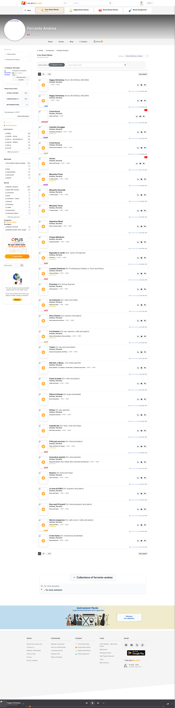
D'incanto (62, 285)
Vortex (55, 159)
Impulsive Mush (56, 222)
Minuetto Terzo (56, 207)
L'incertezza (55, 112)
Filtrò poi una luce (66, 442)
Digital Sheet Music (84, 650)
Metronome (103, 649)
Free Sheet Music (83, 644)
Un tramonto (63, 301)
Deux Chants (65, 317)
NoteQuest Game (105, 653)
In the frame (66, 537)
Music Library (11, 54)
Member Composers (57, 644)
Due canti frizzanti (70, 505)
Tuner (101, 659)
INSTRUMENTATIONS (13, 104)
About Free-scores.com (34, 644)
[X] (137, 645)
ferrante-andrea (57, 65)
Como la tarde (64, 379)
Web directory (104, 662)
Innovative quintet (65, 458)
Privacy (29, 657)
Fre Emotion (69, 332)
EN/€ (149, 3)
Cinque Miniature (56, 238)
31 (43, 74)
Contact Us (30, 647)
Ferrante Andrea (11, 125)
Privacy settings (32, 660)
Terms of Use (31, 654)
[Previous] (87, 703)
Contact (84, 42)
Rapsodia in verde (67, 254)
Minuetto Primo (56, 175)
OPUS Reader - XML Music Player (108, 645)
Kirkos (59, 411)
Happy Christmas (69, 81)
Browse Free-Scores (13, 59)
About (50, 42)
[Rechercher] (110, 3)
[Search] (27, 84)
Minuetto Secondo (57, 191)
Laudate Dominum (76, 269)
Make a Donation (56, 657)
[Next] (98, 703)
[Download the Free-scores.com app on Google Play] (136, 653)
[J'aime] (23, 704)
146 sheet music (21, 77)
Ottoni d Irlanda (65, 395)
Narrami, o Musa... (65, 364)
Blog (71, 42)
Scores (61, 42)
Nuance (61, 474)
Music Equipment (83, 654)
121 (49, 74)
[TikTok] (142, 645)
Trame (62, 348)
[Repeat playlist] (103, 703)
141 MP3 (20, 80)
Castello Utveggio (57, 128)
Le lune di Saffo (66, 489)
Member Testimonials (34, 650)
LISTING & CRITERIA (17, 93)
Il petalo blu (65, 427)
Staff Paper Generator (107, 656)
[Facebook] (126, 645)
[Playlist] (172, 704)
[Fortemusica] (126, 666)
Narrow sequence (71, 521)
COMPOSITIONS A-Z (17, 99)
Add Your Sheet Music (58, 647)
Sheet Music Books (84, 647)
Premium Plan (55, 654)
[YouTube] (131, 645)
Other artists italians (23, 116)
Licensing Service (57, 650)
